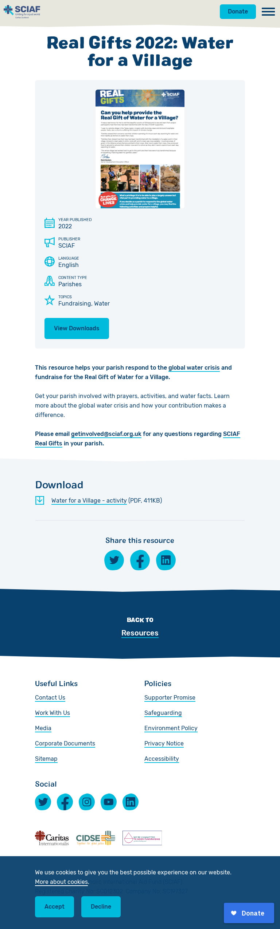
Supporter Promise (169, 697)
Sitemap (46, 758)
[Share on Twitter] (114, 560)
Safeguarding (163, 712)
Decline (101, 906)
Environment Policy (171, 728)
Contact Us (50, 697)
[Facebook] (65, 802)
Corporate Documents (65, 743)
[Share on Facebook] (140, 560)
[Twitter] (43, 802)
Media (43, 728)
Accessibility (161, 758)
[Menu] (268, 11)
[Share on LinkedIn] (166, 560)
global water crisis (194, 367)
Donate (238, 11)
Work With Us (52, 712)
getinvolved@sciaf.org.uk (106, 433)
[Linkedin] (130, 802)
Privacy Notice (164, 743)
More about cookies (61, 881)
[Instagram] (87, 802)
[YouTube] (109, 802)
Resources (140, 633)
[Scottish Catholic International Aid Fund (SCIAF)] (22, 11)
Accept (54, 906)
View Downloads (77, 328)
